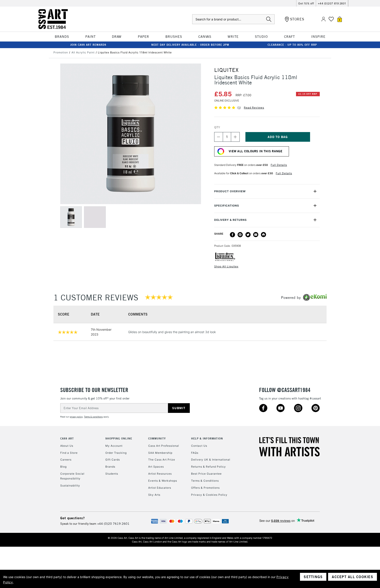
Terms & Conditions (205, 480)
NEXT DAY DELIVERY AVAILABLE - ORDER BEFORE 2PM (190, 44)
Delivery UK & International (210, 459)
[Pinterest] (240, 234)
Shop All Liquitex (226, 266)
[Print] (263, 234)
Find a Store (69, 452)
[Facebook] (232, 234)
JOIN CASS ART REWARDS (88, 44)
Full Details (279, 164)
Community (157, 438)
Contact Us (199, 445)
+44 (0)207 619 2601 (332, 3)
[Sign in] (323, 19)
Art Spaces (156, 466)
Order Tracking (116, 452)
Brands (110, 466)
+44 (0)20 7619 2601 (113, 524)
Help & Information (207, 438)
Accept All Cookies (352, 577)
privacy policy (76, 416)
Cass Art (67, 438)
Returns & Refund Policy (208, 466)
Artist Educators (159, 487)
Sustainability (70, 485)
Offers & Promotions (205, 487)
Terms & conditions (93, 416)
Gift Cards (112, 459)
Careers (65, 459)
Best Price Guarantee (206, 473)
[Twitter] (248, 234)
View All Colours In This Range (255, 151)
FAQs (194, 452)
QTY (217, 127)
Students (111, 473)
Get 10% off (306, 3)
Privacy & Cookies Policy (209, 494)
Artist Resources (160, 473)
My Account (113, 445)
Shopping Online (118, 438)
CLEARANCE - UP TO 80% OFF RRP (292, 44)
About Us (66, 445)
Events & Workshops (162, 480)
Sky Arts (154, 494)
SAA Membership (160, 452)
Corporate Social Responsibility (72, 476)
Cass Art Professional (163, 445)
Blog (63, 466)
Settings (313, 577)
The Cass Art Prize (161, 459)
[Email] (255, 234)
